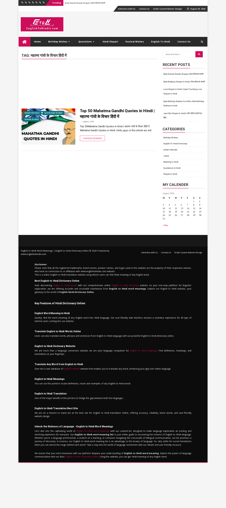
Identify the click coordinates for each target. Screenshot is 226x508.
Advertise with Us (126, 8)
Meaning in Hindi (170, 162)
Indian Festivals (32, 113)
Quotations (85, 41)
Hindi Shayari (110, 41)
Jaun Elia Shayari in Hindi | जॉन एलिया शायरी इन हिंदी (182, 115)
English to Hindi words (65, 285)
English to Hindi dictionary (125, 285)
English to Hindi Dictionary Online (82, 456)
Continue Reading (92, 138)
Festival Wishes (134, 41)
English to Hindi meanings (143, 350)
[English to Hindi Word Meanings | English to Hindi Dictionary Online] (24, 42)
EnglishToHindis (72, 368)
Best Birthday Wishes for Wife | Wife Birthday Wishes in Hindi (183, 103)
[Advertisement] (89, 85)
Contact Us (144, 8)
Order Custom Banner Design (167, 8)
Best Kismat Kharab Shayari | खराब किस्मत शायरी (183, 74)
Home (37, 41)
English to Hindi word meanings (92, 430)
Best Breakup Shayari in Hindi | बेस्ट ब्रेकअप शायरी (184, 82)
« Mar (165, 225)
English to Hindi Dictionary (175, 143)
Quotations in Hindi (53, 113)
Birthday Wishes (57, 41)
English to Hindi (160, 41)
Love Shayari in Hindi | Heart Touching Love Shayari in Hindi (182, 91)
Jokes (166, 156)
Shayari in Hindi (32, 119)
